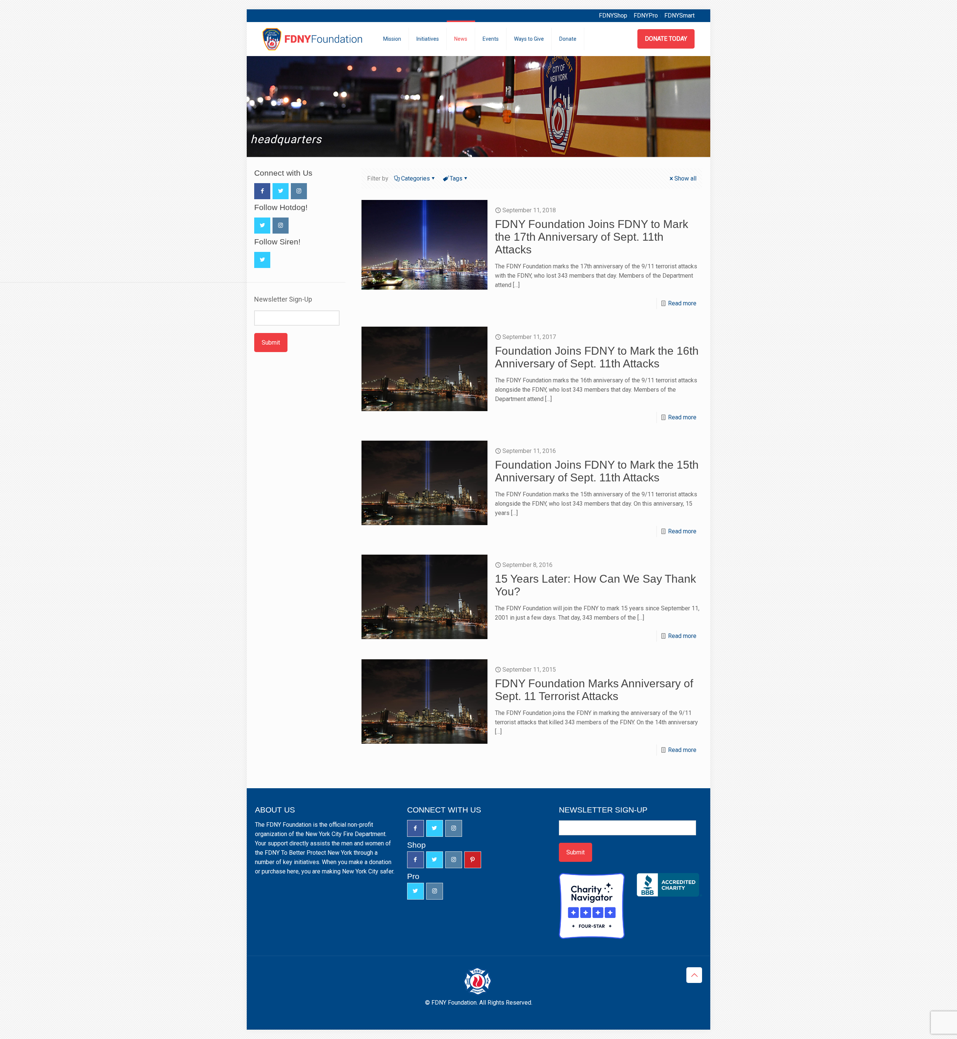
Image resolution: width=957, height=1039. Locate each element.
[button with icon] (262, 191)
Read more (682, 303)
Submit (271, 342)
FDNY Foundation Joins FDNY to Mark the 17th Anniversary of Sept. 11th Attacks (591, 237)
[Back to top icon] (694, 975)
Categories (415, 178)
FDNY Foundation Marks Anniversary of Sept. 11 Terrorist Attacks (594, 689)
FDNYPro (646, 15)
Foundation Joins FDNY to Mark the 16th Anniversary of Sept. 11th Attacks (597, 357)
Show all (685, 178)
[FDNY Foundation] (313, 39)
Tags (456, 178)
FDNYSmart (679, 15)
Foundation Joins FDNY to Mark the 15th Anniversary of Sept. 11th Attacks (597, 471)
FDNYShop (613, 15)
